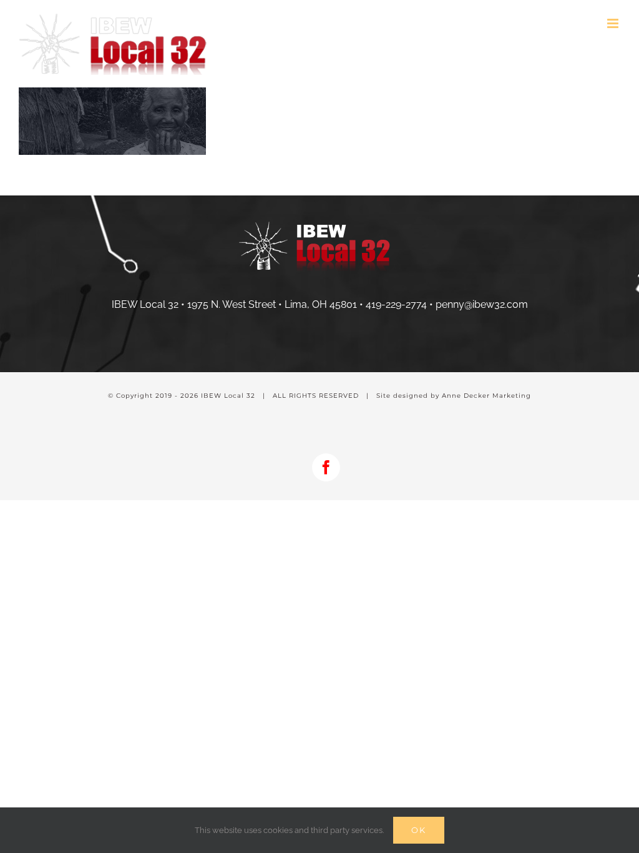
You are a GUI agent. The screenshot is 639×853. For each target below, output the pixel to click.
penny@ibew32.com (482, 304)
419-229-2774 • (401, 304)
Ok (418, 830)
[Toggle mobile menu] (613, 23)
